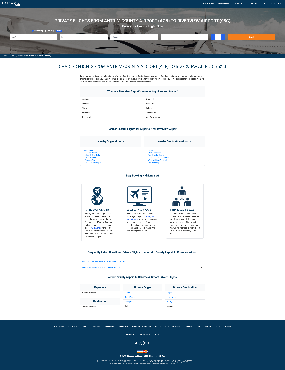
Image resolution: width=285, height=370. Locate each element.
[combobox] (61, 37)
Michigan (128, 302)
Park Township (153, 163)
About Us (188, 327)
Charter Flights (224, 4)
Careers (218, 327)
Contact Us (254, 4)
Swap (59, 30)
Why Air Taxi (72, 327)
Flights (127, 293)
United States (130, 297)
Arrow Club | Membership (141, 327)
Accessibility (130, 334)
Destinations (96, 327)
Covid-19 (207, 327)
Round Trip (38, 31)
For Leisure (123, 327)
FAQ (264, 4)
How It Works (208, 4)
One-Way (50, 31)
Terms (156, 334)
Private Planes (239, 4)
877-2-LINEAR (276, 4)
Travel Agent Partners (173, 327)
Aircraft (158, 327)
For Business (110, 327)
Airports (84, 327)
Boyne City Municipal (92, 163)
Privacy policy (145, 334)
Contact (228, 327)
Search (251, 37)
